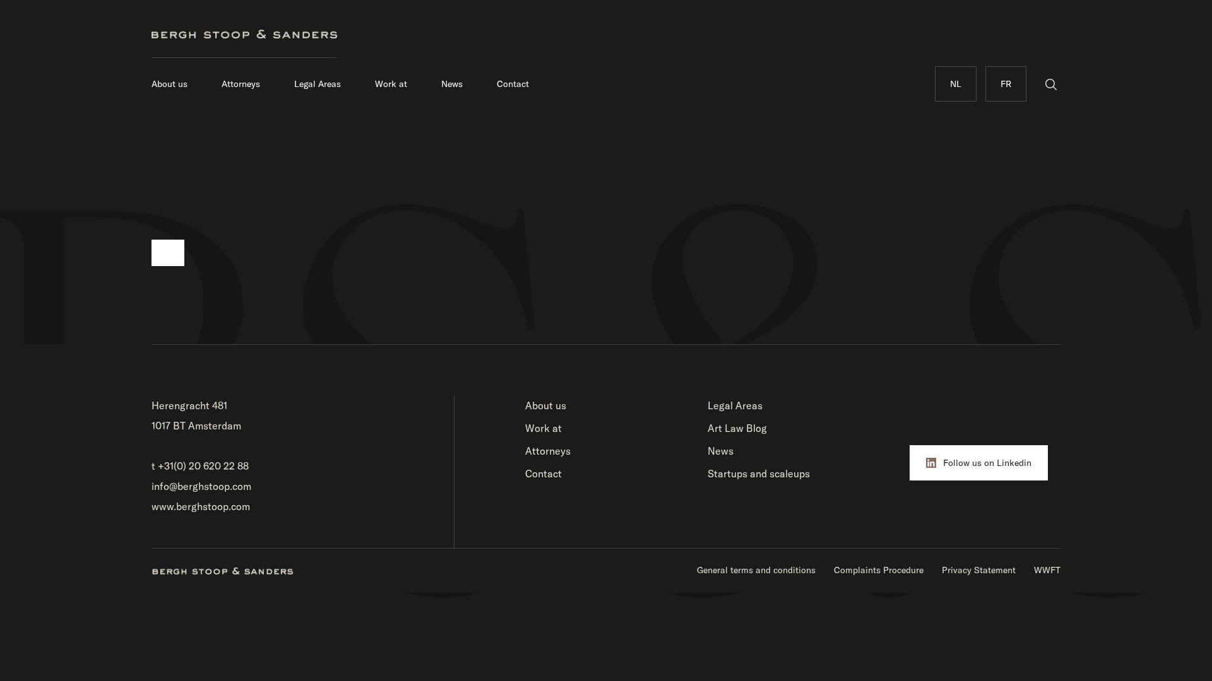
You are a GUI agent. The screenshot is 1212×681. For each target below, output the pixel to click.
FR (1006, 84)
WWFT (1047, 570)
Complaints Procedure (879, 570)
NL (955, 84)
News (452, 84)
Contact (513, 84)
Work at (391, 84)
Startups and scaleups (759, 473)
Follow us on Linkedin (987, 463)
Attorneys (241, 84)
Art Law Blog (737, 428)
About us (169, 84)
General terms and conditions (756, 570)
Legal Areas (317, 84)
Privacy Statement (979, 570)
